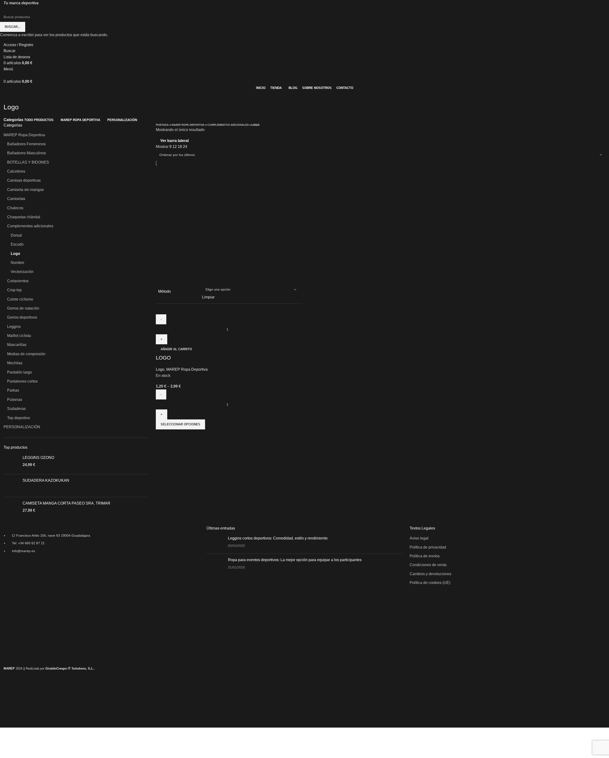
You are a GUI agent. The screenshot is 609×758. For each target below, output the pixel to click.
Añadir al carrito (176, 349)
